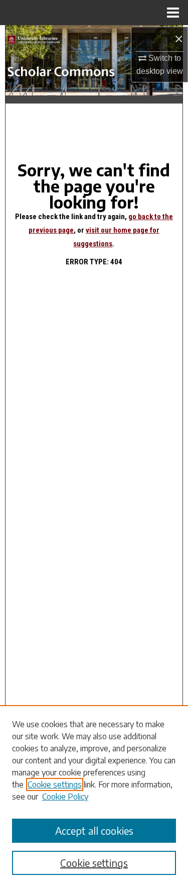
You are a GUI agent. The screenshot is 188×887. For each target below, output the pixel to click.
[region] (94, 796)
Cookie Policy (65, 797)
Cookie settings (55, 784)
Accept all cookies (94, 830)
